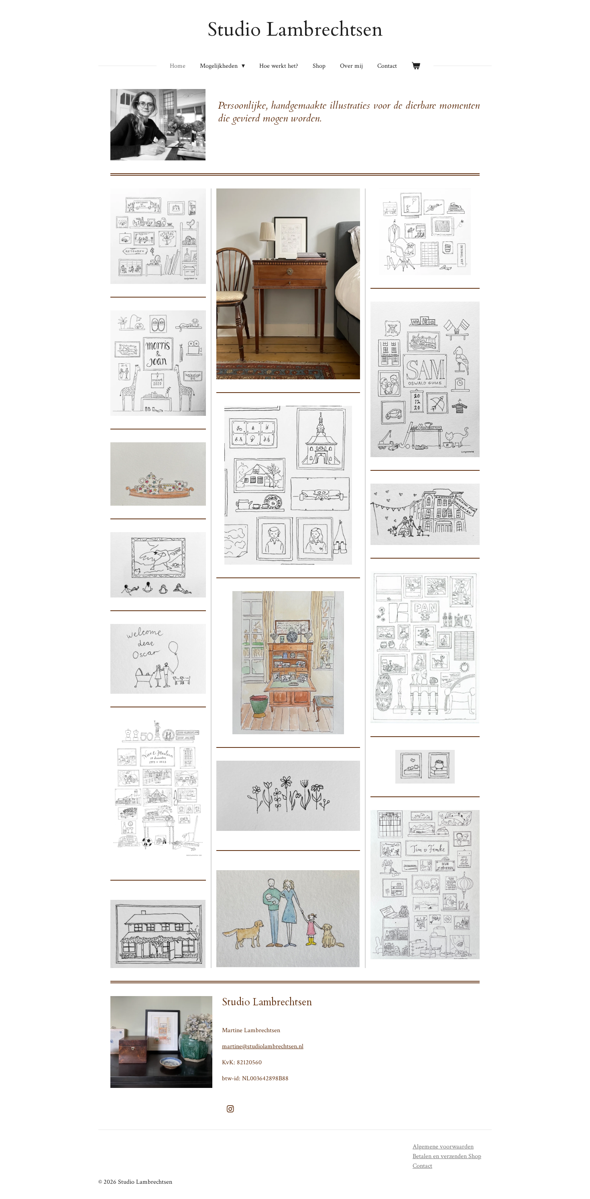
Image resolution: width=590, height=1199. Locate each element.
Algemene (443, 1146)
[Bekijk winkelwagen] (415, 66)
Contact (422, 1166)
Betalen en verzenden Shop (447, 1156)
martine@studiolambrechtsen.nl (262, 1046)
